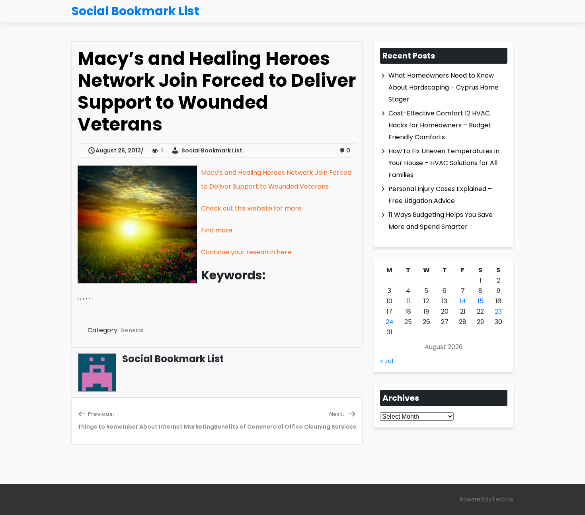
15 (481, 301)
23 (498, 311)
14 (463, 301)
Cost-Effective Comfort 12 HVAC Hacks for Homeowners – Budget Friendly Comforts (439, 125)
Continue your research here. (246, 252)
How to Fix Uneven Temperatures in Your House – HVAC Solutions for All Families (443, 162)
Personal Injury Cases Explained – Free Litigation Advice (440, 194)
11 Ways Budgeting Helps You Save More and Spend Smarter (440, 220)
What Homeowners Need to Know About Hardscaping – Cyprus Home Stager (443, 87)
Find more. (217, 230)
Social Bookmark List (210, 150)
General (132, 330)
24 (390, 321)
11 (408, 301)
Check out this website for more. (252, 208)
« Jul (386, 361)
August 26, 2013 (118, 150)
